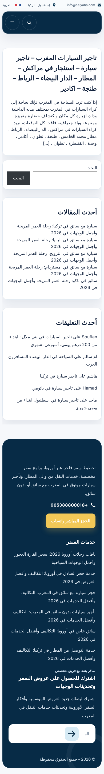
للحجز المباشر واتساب (70, 520)
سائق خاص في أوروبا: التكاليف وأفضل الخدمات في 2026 (53, 634)
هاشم (92, 376)
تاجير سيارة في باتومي (52, 388)
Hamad (90, 388)
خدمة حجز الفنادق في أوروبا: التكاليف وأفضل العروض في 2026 (54, 577)
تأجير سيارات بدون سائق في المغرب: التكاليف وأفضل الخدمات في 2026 (54, 615)
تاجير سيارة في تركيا (58, 376)
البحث (91, 167)
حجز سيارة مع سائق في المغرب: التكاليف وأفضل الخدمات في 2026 (58, 596)
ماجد (93, 400)
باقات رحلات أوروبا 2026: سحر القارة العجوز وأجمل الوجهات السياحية (54, 558)
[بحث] (29, 22)
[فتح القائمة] (12, 22)
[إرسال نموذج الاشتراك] (72, 734)
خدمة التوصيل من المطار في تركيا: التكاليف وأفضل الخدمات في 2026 (56, 654)
